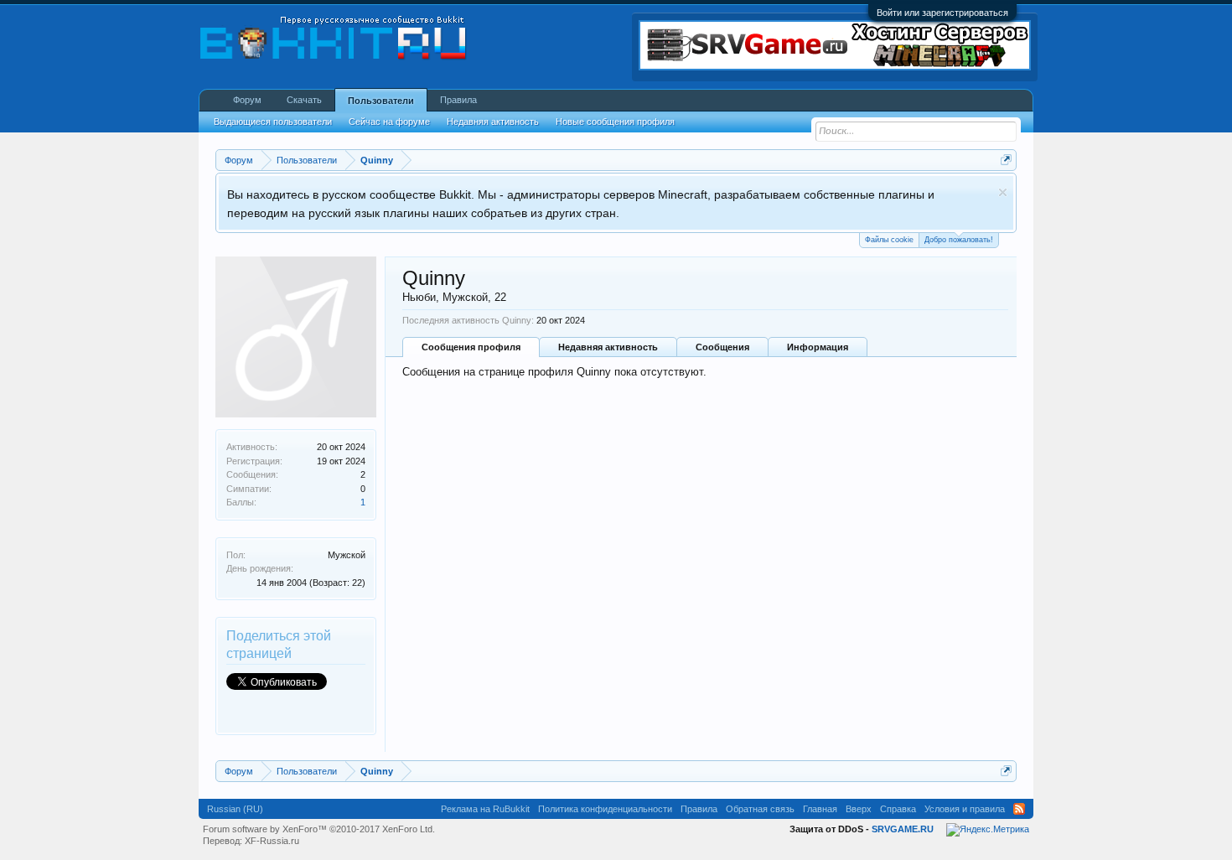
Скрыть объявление (1002, 192)
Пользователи (381, 101)
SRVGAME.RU (903, 829)
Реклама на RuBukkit (485, 809)
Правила (458, 100)
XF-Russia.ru (272, 841)
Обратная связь (760, 809)
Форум (247, 100)
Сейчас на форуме (389, 122)
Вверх (859, 809)
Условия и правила (964, 809)
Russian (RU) (235, 809)
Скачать (304, 100)
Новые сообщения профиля (615, 122)
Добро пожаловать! (958, 240)
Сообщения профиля (471, 347)
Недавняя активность (608, 347)
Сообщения (722, 347)
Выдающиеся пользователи (273, 122)
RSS (1019, 809)
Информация (817, 347)
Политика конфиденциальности (605, 809)
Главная (820, 809)
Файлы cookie (889, 240)
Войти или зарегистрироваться (942, 13)
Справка (898, 809)
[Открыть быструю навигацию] (1006, 159)
